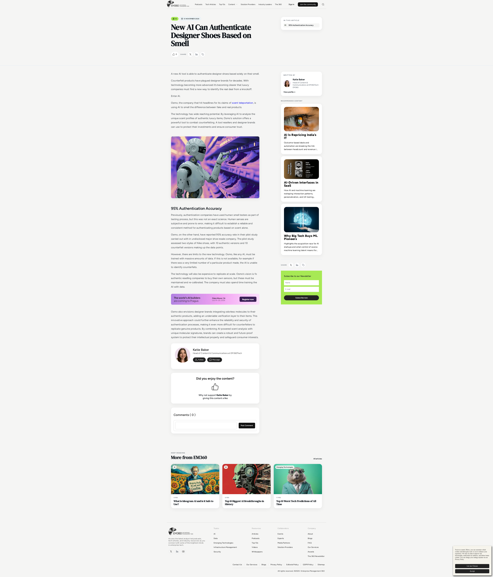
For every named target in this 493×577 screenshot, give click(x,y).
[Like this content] (173, 54)
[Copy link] (202, 54)
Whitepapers (257, 552)
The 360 (278, 4)
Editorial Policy (292, 565)
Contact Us (237, 565)
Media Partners (284, 543)
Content (231, 4)
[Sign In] (199, 359)
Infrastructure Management (225, 547)
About (310, 534)
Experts (281, 538)
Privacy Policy (276, 565)
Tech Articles (210, 4)
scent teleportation (242, 102)
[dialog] (472, 560)
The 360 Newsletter (316, 556)
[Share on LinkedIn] (196, 54)
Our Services (313, 547)
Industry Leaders (265, 4)
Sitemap (321, 565)
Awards (311, 552)
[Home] (178, 7)
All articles (317, 459)
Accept (472, 571)
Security (217, 552)
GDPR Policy (308, 565)
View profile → (289, 92)
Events (280, 534)
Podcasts (198, 4)
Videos (255, 547)
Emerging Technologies (223, 543)
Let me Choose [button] (472, 566)
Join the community (308, 4)
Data (215, 538)
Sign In (291, 4)
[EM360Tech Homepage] (181, 536)
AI (176, 19)
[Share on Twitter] (190, 54)
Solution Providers (248, 4)
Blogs (310, 538)
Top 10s (222, 4)
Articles (255, 534)
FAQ (310, 543)
